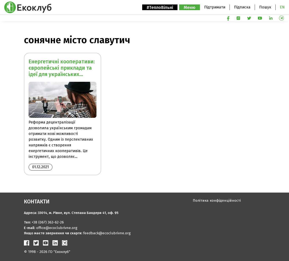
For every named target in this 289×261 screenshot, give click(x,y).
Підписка (242, 7)
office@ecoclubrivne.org (56, 228)
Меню (189, 7)
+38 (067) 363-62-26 (48, 222)
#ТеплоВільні (160, 7)
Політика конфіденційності (217, 200)
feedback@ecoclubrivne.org (107, 233)
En (282, 7)
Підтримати (214, 7)
